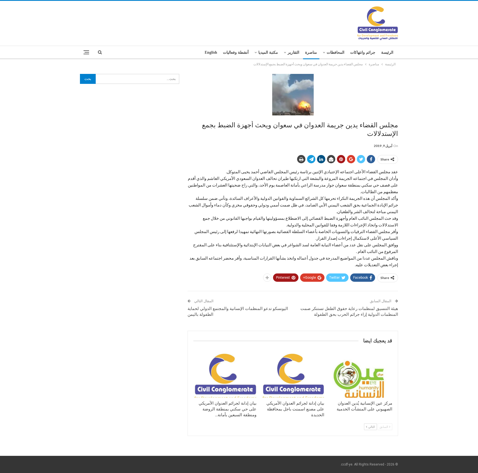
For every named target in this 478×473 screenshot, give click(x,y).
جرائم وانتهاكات (362, 52)
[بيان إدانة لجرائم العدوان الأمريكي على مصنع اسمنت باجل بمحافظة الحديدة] (292, 376)
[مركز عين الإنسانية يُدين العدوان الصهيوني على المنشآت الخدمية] (360, 376)
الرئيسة (387, 52)
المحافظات (335, 52)
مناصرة (311, 52)
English (211, 52)
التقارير (293, 52)
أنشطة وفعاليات (236, 52)
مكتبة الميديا (268, 52)
